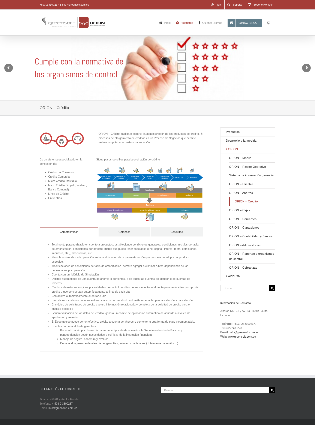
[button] (268, 22)
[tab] (69, 231)
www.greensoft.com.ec (242, 336)
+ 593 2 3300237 (62, 403)
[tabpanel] (121, 294)
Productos (233, 131)
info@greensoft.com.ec (75, 4)
